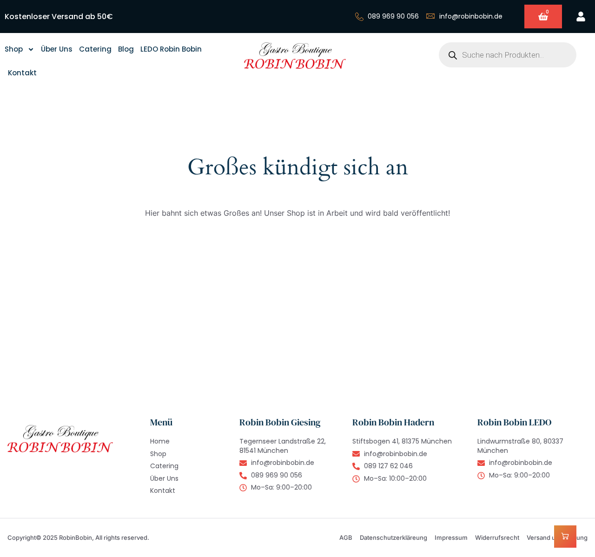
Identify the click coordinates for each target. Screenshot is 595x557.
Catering (95, 49)
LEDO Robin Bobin (171, 49)
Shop (14, 49)
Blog (126, 49)
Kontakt (22, 73)
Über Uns (57, 49)
